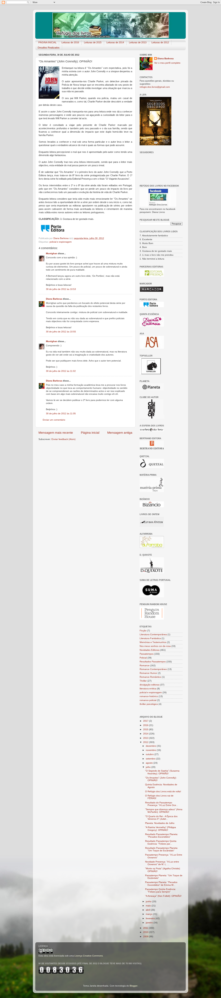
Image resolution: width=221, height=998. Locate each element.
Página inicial (90, 432)
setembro (151, 759)
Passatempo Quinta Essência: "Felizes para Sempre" (160, 890)
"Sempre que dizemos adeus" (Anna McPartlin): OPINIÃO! (163, 810)
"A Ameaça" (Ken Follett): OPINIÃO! (163, 896)
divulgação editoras (150, 685)
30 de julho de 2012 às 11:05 (61, 413)
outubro (150, 754)
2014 (146, 733)
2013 (146, 738)
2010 (146, 932)
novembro (151, 750)
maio (148, 905)
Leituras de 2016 (70, 42)
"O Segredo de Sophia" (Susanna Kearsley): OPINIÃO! (162, 772)
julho (148, 767)
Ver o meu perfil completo (167, 63)
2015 (146, 729)
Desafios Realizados (49, 47)
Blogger (133, 986)
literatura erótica (148, 688)
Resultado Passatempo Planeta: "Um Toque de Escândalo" (161, 849)
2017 (146, 721)
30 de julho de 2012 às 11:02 (61, 371)
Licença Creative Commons (88, 956)
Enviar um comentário (54, 420)
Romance (144, 665)
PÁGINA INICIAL (47, 42)
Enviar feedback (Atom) (63, 439)
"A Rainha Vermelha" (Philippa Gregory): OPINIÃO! (160, 828)
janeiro (149, 922)
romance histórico (149, 696)
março (149, 914)
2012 (146, 742)
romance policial (148, 700)
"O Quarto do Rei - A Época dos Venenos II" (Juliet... (161, 817)
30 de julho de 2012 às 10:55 (61, 331)
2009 (146, 936)
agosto (149, 763)
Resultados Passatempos (153, 661)
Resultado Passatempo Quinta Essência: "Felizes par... (160, 842)
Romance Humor (148, 673)
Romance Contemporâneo (153, 669)
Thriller (143, 681)
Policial (143, 658)
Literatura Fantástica (150, 638)
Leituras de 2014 (115, 42)
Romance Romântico (150, 677)
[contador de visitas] (61, 973)
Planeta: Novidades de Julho (159, 823)
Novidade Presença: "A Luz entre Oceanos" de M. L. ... (162, 863)
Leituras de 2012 (160, 42)
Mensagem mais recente (56, 432)
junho (149, 901)
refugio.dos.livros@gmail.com (155, 87)
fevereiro (150, 918)
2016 (146, 725)
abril (148, 910)
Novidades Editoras (150, 650)
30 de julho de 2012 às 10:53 (61, 289)
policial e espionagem (61, 242)
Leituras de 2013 (137, 42)
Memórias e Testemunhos (153, 642)
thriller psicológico (149, 704)
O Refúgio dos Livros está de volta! (163, 791)
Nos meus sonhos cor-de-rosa (155, 646)
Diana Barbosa (54, 299)
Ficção (143, 630)
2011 (146, 928)
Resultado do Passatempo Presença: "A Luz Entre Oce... (161, 803)
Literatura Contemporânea (153, 634)
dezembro (151, 746)
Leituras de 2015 (92, 42)
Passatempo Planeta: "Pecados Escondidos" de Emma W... (161, 883)
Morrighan (51, 253)
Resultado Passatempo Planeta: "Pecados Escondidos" (161, 835)
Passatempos (147, 654)
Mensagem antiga (119, 432)
